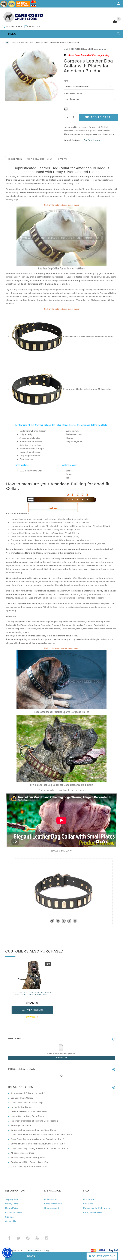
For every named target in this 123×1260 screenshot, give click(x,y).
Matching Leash (73, 93)
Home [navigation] (7, 43)
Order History (50, 1199)
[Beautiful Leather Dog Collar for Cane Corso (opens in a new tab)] (61, 748)
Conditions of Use (13, 1212)
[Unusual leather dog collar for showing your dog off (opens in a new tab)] (37, 389)
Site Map (9, 1217)
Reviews (62, 159)
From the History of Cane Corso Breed (29, 1111)
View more (61, 1057)
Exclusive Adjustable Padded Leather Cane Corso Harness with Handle (32, 993)
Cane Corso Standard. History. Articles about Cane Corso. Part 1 (41, 1134)
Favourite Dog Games (21, 1107)
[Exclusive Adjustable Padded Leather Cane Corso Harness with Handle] (32, 974)
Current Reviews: (72, 140)
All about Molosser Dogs (22, 1153)
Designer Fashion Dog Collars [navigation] (22, 42)
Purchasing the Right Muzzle (96, 1208)
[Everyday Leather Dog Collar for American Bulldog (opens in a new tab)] (61, 236)
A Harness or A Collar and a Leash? (28, 1093)
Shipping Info (11, 1199)
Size (66, 81)
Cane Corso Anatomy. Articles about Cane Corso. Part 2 (37, 1139)
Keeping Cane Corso (21, 1125)
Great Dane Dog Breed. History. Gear (28, 1166)
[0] (115, 23)
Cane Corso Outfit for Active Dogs (27, 1102)
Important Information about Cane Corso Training (34, 1121)
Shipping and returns (39, 159)
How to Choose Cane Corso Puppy (27, 1116)
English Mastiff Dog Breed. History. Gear (30, 1162)
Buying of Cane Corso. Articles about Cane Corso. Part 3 (38, 1144)
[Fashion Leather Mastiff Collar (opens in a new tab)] (61, 679)
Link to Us (88, 1203)
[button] (117, 34)
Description (15, 159)
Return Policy (11, 1208)
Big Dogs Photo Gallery (22, 1098)
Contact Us (34, 26)
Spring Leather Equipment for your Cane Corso (33, 1130)
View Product (35, 1010)
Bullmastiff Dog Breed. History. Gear (28, 1157)
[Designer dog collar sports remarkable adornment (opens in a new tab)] (37, 336)
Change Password (53, 1203)
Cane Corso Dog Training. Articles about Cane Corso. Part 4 (39, 1148)
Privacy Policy (11, 1203)
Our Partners (89, 1199)
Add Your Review (92, 140)
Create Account (51, 1208)
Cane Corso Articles (92, 1212)
